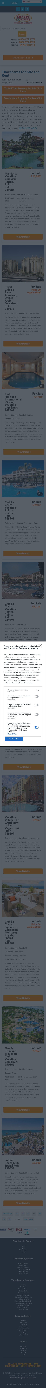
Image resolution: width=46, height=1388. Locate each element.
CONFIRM (14, 739)
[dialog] (23, 694)
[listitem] (23, 690)
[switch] (37, 696)
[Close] (41, 646)
